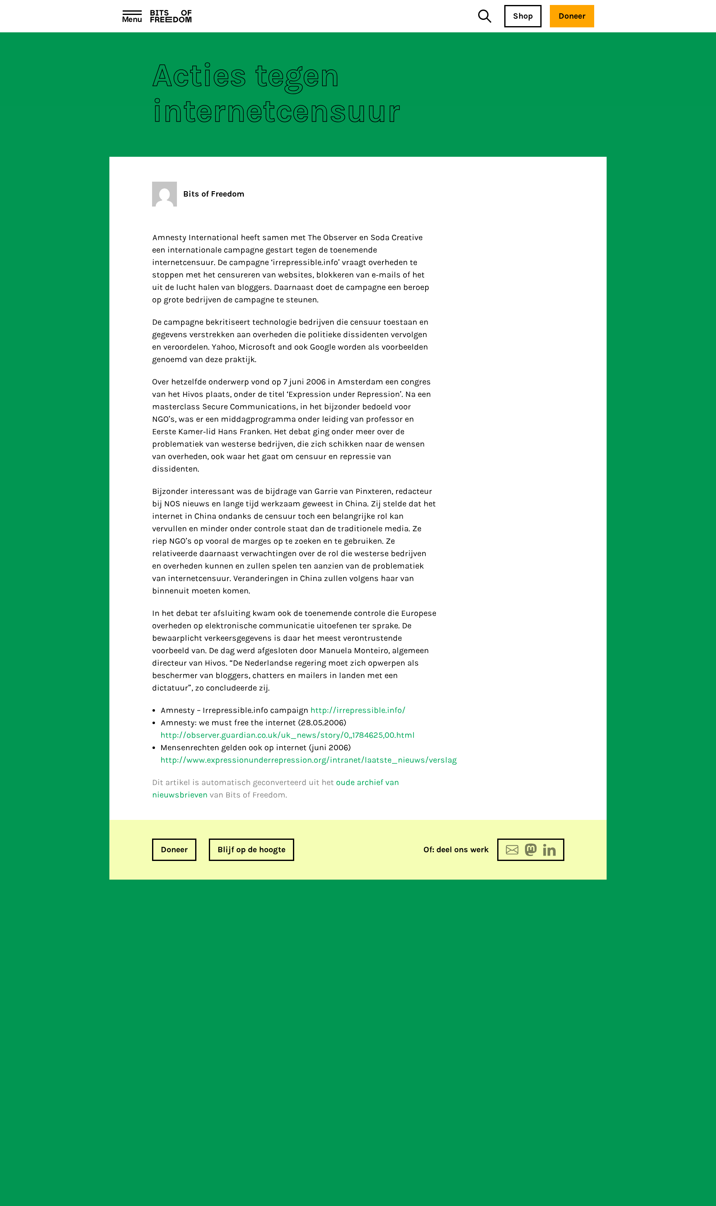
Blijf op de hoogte (251, 849)
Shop (523, 16)
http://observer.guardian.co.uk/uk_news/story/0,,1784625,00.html (287, 735)
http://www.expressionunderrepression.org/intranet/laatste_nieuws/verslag (308, 760)
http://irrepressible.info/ (358, 710)
